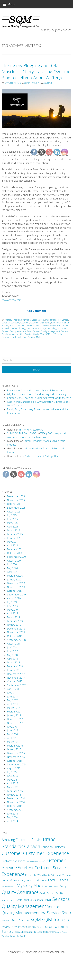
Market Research (9, 886)
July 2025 (12, 515)
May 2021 (12, 541)
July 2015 (12, 772)
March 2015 (13, 787)
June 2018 (12, 651)
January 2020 (14, 579)
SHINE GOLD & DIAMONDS (21, 433)
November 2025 (16, 500)
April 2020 (12, 572)
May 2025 (12, 522)
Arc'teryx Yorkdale (22, 319)
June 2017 (12, 696)
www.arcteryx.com (11, 300)
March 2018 (13, 662)
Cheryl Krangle (31, 83)
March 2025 (13, 530)
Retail (29, 331)
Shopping (6, 920)
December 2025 (16, 496)
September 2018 (16, 639)
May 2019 (12, 609)
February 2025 (15, 534)
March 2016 (13, 741)
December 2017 (16, 674)
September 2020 (16, 556)
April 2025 (12, 526)
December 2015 (16, 753)
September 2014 (16, 809)
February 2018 (15, 666)
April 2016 (12, 738)
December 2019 (16, 583)
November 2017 (16, 677)
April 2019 (12, 613)
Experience (13, 874)
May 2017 (12, 700)
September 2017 (16, 685)
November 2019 (16, 587)
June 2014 (12, 813)
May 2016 (12, 734)
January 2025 (14, 538)
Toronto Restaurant (23, 931)
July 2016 (12, 726)
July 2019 (12, 602)
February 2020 (15, 575)
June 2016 (12, 730)
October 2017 (14, 681)
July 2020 (12, 564)
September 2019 (16, 594)
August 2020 (14, 560)
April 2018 (12, 658)
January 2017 (14, 715)
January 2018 (14, 670)
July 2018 (12, 647)
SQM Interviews (21, 927)
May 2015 (12, 779)
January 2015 (14, 794)
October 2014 (14, 806)
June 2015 (12, 775)
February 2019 (15, 621)
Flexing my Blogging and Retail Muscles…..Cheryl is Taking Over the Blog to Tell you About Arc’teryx (36, 72)
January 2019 (14, 624)
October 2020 (14, 553)
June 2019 (12, 606)
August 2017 (14, 689)
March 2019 (13, 617)
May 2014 (12, 817)
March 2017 (13, 707)
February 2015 (15, 791)
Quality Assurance (18, 331)
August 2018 (14, 643)
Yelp (15, 337)
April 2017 (12, 704)
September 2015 (16, 764)
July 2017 (12, 692)
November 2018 (16, 632)
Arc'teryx (9, 319)
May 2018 (12, 655)
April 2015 (12, 783)
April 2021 (12, 545)
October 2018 (14, 636)
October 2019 (14, 590)
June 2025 (12, 519)
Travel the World (18, 936)
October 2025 (14, 504)
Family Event (26, 880)
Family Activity (10, 880)
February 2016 (15, 745)
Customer (24, 322)
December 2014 (16, 798)
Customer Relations (13, 861)
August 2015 (14, 768)
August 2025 (14, 511)
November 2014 (16, 802)
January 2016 (14, 749)
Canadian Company (10, 322)
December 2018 (16, 628)
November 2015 (16, 757)
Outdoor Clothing (17, 328)
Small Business (21, 920)
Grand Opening (17, 325)
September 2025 (16, 507)
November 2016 (16, 723)
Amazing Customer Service (22, 839)
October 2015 (14, 760)
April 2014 (12, 821)
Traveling (5, 936)
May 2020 (12, 568)
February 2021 (15, 549)
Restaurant (22, 900)
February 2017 (15, 711)
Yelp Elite (22, 337)
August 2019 (14, 598)
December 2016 (16, 719)
